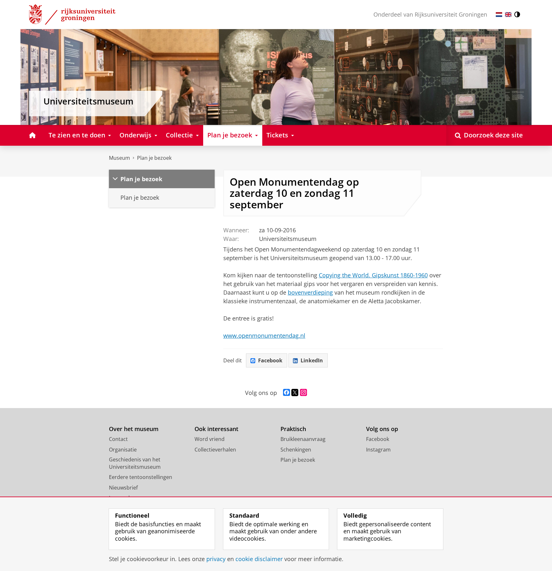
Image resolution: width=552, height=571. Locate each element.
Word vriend (210, 439)
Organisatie (123, 449)
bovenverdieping (310, 292)
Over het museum (133, 429)
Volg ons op (382, 429)
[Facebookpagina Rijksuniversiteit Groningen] (286, 393)
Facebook (270, 360)
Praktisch (293, 429)
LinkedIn (312, 360)
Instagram (378, 449)
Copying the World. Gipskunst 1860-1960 (373, 275)
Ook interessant (216, 429)
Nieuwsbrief (123, 487)
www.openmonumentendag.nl (264, 335)
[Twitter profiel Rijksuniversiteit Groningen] (294, 393)
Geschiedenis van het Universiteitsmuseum (135, 463)
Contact (118, 439)
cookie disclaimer (259, 559)
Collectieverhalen (215, 449)
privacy (216, 559)
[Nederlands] (499, 14)
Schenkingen (295, 449)
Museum (119, 157)
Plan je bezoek (154, 157)
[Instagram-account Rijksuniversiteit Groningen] (303, 393)
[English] (508, 14)
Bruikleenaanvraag (303, 439)
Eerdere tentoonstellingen (140, 477)
